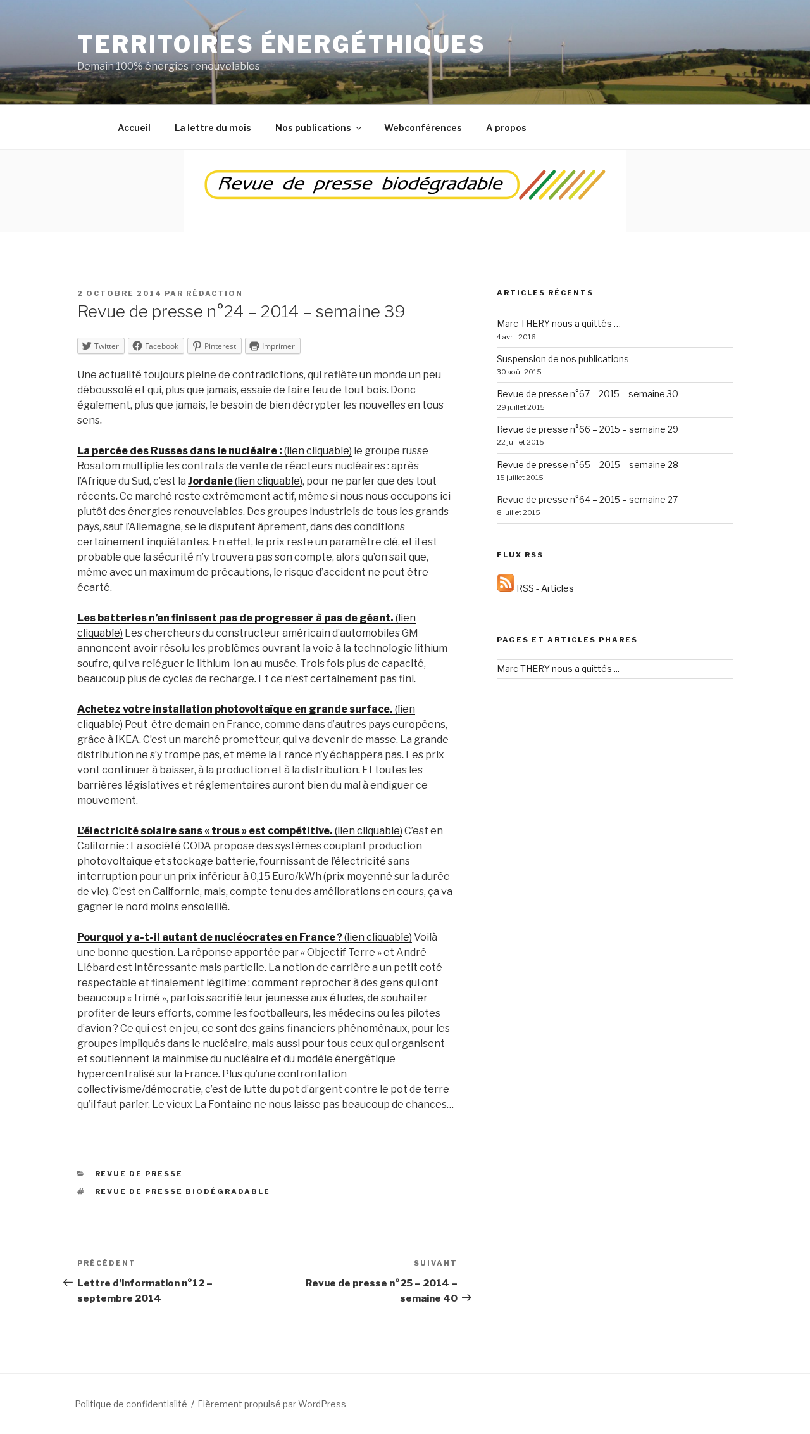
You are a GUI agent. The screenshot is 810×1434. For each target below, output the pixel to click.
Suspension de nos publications (563, 358)
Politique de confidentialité (131, 1404)
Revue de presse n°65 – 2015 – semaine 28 (587, 464)
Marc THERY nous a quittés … (559, 323)
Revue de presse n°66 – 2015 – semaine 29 (587, 429)
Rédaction (214, 293)
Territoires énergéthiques (281, 44)
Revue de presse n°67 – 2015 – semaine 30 (587, 393)
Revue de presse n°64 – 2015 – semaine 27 (587, 499)
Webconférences (423, 127)
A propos (506, 127)
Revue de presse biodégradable (183, 1191)
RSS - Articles (544, 588)
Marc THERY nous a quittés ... (558, 668)
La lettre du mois (213, 127)
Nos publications (313, 127)
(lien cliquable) (214, 451)
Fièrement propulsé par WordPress (271, 1404)
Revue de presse (139, 1173)
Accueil (134, 127)
